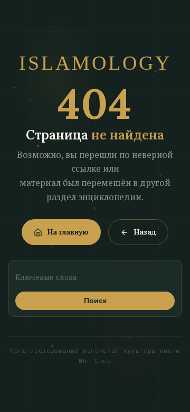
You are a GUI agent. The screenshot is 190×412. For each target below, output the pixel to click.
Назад (145, 232)
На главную (68, 232)
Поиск (95, 301)
